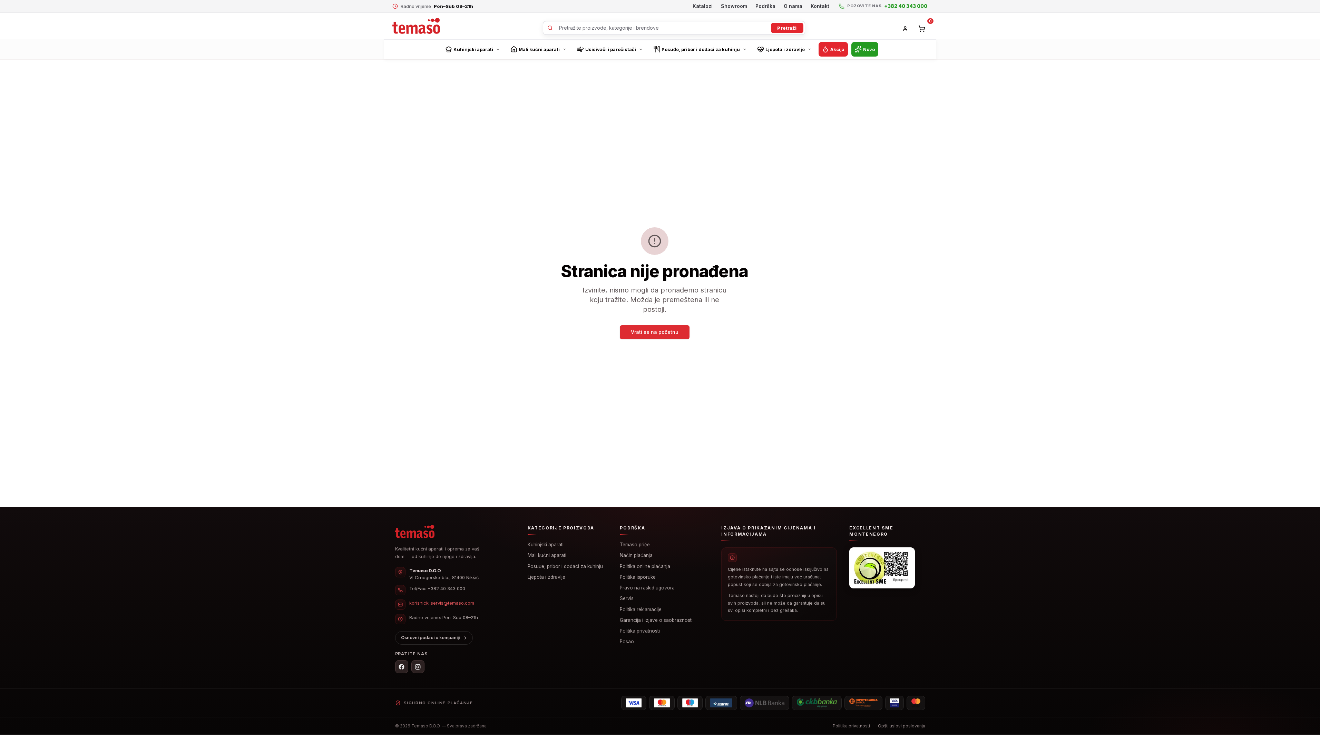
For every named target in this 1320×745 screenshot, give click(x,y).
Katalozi (703, 6)
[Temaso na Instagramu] (417, 666)
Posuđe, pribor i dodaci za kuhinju (565, 566)
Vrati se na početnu (654, 332)
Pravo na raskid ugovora (647, 587)
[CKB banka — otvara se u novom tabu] (817, 703)
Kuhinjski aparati (546, 544)
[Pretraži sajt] (674, 28)
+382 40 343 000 (446, 588)
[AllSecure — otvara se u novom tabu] (721, 703)
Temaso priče (635, 544)
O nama (793, 6)
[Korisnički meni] (905, 28)
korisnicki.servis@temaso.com (441, 603)
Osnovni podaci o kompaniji (430, 637)
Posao (627, 641)
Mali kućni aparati (547, 555)
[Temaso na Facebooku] (401, 666)
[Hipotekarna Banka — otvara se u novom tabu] (863, 703)
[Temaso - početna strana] (416, 26)
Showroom (734, 6)
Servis (627, 598)
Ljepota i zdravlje (546, 577)
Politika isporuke (638, 577)
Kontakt (820, 6)
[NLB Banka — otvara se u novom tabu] (764, 703)
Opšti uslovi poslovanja (901, 725)
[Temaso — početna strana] (414, 531)
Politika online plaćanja (645, 566)
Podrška (765, 6)
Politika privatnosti (640, 631)
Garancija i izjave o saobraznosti (656, 620)
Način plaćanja (636, 555)
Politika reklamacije (641, 609)
